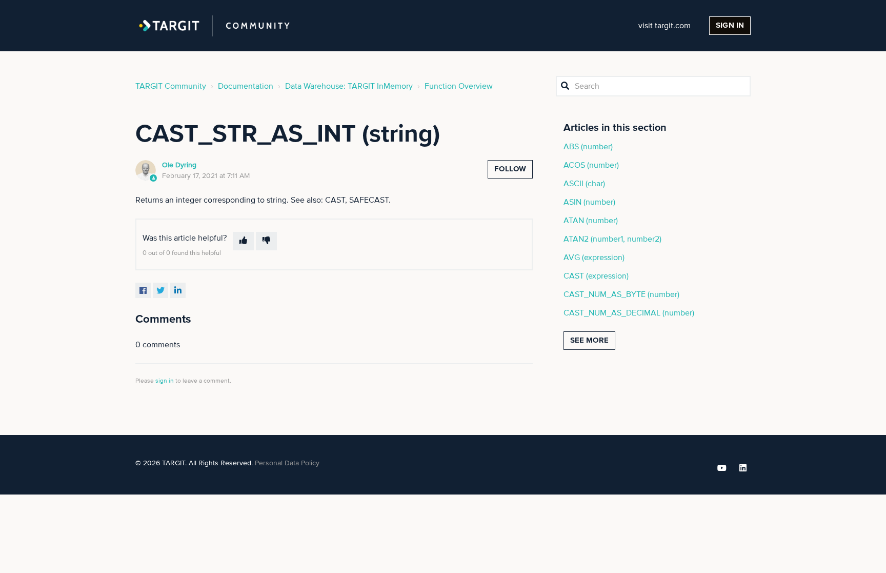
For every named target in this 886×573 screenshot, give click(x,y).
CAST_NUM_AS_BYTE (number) (621, 294)
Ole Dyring (179, 165)
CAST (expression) (596, 276)
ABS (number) (588, 147)
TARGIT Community (170, 86)
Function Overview (459, 86)
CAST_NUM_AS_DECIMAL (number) (628, 313)
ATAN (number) (590, 220)
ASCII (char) (584, 184)
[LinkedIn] (178, 290)
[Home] (214, 25)
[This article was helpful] (243, 241)
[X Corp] (160, 290)
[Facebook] (143, 290)
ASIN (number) (589, 202)
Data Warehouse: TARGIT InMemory (349, 86)
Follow (510, 169)
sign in (164, 381)
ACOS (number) (591, 165)
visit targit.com (664, 26)
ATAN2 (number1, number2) (612, 239)
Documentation (245, 86)
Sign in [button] (730, 25)
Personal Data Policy (287, 463)
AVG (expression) (594, 257)
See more (589, 340)
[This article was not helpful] (266, 241)
